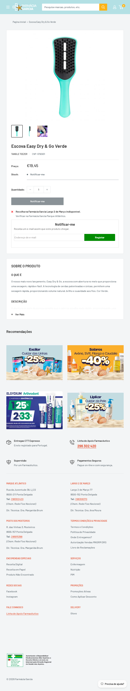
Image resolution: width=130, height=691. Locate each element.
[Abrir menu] (8, 7)
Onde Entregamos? (81, 537)
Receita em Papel (16, 569)
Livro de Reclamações (83, 547)
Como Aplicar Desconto (84, 596)
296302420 (17, 498)
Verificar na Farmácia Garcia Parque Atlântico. (41, 215)
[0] (121, 7)
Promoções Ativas (81, 591)
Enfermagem (78, 564)
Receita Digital (14, 564)
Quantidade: (18, 189)
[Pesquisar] (103, 7)
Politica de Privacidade (83, 531)
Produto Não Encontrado (20, 574)
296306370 (81, 498)
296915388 (16, 536)
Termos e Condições (82, 526)
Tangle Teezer (19, 154)
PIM (72, 574)
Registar (99, 237)
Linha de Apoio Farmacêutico (22, 613)
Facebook (11, 591)
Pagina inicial (19, 22)
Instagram (12, 596)
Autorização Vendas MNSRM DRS (88, 542)
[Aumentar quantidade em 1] (47, 189)
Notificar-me (37, 201)
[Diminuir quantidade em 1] (30, 189)
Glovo (74, 613)
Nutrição (75, 569)
